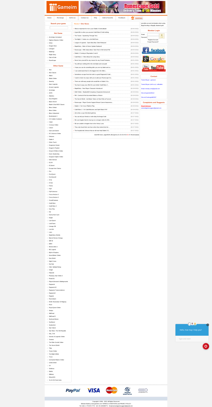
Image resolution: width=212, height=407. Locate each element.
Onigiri (51, 270)
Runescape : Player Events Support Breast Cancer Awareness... (94, 102)
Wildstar (51, 374)
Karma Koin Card (54, 214)
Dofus (51, 43)
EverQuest (52, 174)
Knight (51, 217)
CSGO (51, 127)
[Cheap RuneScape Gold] (122, 12)
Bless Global (52, 107)
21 (118, 134)
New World (52, 258)
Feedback (121, 18)
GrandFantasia (53, 200)
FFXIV (51, 183)
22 (120, 134)
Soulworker (52, 325)
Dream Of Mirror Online (56, 151)
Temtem (51, 339)
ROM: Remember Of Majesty (57, 302)
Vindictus (51, 368)
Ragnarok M (52, 287)
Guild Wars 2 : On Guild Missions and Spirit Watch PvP (91, 109)
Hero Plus (52, 209)
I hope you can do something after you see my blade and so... (93, 67)
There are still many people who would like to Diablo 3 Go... (92, 81)
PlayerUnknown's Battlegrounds (58, 281)
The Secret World (54, 345)
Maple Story (52, 54)
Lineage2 (51, 48)
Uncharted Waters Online (56, 360)
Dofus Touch (53, 142)
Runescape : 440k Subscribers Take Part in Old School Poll (92, 50)
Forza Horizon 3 (54, 194)
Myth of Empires (54, 252)
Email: (143, 34)
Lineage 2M (52, 226)
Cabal (50, 122)
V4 (50, 365)
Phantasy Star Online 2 (56, 275)
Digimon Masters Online (56, 40)
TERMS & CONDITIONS (109, 403)
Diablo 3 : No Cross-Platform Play (85, 106)
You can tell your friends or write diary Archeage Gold (90, 116)
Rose (50, 304)
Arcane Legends (54, 87)
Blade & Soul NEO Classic (57, 104)
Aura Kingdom (53, 98)
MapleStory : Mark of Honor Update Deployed (88, 46)
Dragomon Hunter (54, 145)
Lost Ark (51, 229)
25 (126, 134)
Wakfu (51, 371)
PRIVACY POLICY (125, 403)
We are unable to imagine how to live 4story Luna (89, 123)
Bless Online (52, 110)
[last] (137, 134)
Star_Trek (52, 333)
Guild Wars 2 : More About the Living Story (87, 57)
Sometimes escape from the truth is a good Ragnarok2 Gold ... (93, 74)
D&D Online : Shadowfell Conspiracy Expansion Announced (92, 92)
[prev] (115, 134)
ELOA (51, 162)
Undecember (53, 362)
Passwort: (144, 37)
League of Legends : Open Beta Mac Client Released (90, 42)
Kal (50, 212)
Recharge (60, 18)
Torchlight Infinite (54, 354)
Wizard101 (52, 377)
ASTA (50, 93)
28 (131, 134)
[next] (134, 134)
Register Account (153, 39)
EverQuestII (52, 177)
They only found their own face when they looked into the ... (92, 127)
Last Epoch (52, 220)
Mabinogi (51, 51)
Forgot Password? (153, 42)
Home (49, 18)
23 (122, 134)
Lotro (50, 232)
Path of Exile (52, 57)
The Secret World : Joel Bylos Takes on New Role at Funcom (93, 99)
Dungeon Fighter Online (56, 156)
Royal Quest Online (55, 307)
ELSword (51, 165)
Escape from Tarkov (55, 168)
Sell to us (72, 18)
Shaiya (51, 310)
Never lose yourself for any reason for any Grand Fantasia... (93, 60)
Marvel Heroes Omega (56, 238)
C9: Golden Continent (55, 119)
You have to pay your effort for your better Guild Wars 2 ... (92, 85)
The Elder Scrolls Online (56, 342)
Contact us (85, 18)
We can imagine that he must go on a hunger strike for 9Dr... (92, 120)
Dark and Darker (54, 130)
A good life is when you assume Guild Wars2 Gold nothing (92, 32)
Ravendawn (52, 299)
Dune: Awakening (54, 154)
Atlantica (51, 96)
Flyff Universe (53, 191)
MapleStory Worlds (54, 235)
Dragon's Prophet (54, 148)
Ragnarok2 (52, 293)
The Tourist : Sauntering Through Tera (86, 35)
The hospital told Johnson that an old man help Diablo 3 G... (92, 130)
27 (129, 134)
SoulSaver (52, 322)
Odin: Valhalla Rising (55, 267)
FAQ (95, 18)
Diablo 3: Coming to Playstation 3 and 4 (86, 53)
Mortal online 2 (53, 246)
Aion (50, 69)
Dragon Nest (53, 46)
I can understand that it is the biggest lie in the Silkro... (90, 71)
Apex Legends (53, 84)
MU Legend (52, 249)
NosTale (51, 264)
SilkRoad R (52, 316)
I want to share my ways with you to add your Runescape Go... (93, 78)
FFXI (50, 180)
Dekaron (51, 136)
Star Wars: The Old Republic (57, 331)
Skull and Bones (54, 319)
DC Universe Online (55, 133)
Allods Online (53, 78)
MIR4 (50, 243)
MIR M (51, 241)
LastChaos (52, 223)
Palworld (51, 273)
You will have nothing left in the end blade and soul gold (91, 64)
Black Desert (53, 101)
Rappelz (51, 296)
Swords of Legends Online (57, 336)
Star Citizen (52, 328)
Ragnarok (52, 284)
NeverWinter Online (55, 255)
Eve (50, 171)
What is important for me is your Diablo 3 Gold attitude (90, 28)
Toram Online (53, 351)
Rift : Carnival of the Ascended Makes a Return (88, 95)
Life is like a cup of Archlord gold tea (85, 113)
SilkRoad (51, 313)
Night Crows (52, 261)
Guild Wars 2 (53, 206)
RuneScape (52, 60)
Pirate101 (52, 278)
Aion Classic (52, 72)
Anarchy (51, 81)
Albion (51, 75)
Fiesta (51, 185)
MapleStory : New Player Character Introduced (88, 88)
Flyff (50, 188)
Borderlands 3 (53, 116)
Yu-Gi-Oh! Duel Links (55, 380)
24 (124, 134)
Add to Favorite (107, 18)
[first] (112, 134)
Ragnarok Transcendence (57, 290)
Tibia (50, 348)
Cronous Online (53, 125)
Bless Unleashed (54, 113)
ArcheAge (52, 90)
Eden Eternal (53, 159)
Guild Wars (52, 203)
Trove (51, 357)
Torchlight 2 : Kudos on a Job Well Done (86, 39)
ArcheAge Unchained (55, 37)
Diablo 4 (51, 139)
